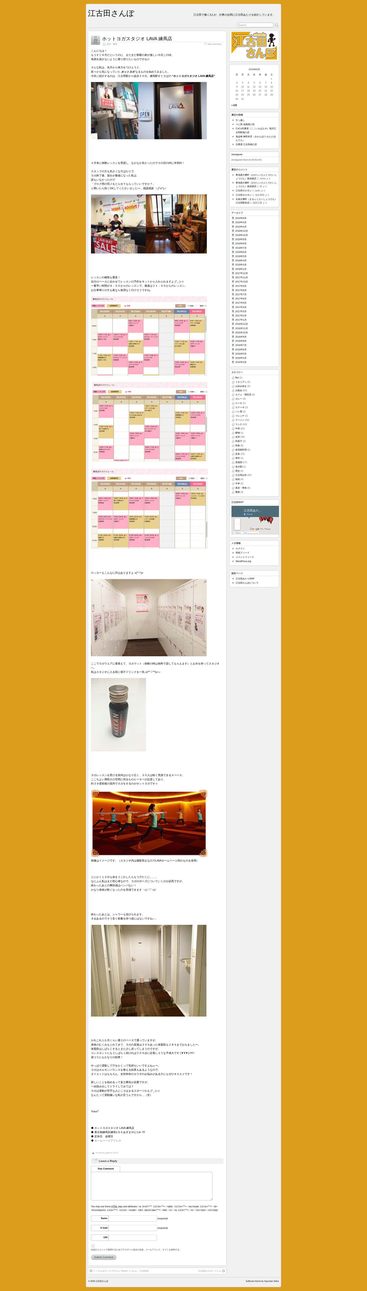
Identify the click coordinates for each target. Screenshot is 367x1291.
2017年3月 (241, 311)
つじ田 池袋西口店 (245, 124)
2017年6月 (241, 298)
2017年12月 (241, 273)
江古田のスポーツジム (209, 1271)
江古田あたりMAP (245, 578)
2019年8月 (241, 218)
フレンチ (239, 415)
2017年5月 (241, 303)
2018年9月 (241, 239)
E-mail (104, 1228)
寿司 (237, 458)
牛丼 (237, 483)
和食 (237, 445)
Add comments (215, 44)
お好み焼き (241, 386)
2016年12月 (241, 324)
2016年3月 (241, 362)
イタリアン (241, 382)
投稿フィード (242, 552)
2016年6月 (241, 349)
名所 (237, 437)
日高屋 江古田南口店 (246, 144)
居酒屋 (238, 462)
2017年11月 (241, 277)
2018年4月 (241, 260)
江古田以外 (241, 475)
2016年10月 (241, 332)
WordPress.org (243, 561)
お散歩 (238, 390)
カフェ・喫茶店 (243, 394)
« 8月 (234, 105)
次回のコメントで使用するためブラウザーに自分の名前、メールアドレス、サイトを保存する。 (136, 1249)
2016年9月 (241, 336)
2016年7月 (241, 345)
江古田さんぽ (111, 13)
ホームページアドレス (107, 1140)
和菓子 (238, 441)
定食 (237, 454)
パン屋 (238, 411)
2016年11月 (241, 328)
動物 (237, 432)
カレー (238, 398)
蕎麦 (237, 492)
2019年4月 (241, 222)
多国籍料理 (241, 449)
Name (104, 1218)
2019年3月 (241, 226)
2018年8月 (241, 243)
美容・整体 (112, 44)
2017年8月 (241, 290)
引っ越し (240, 120)
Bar (237, 377)
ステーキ (239, 407)
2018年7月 (241, 248)
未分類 (238, 466)
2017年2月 (241, 315)
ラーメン (239, 420)
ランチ (238, 424)
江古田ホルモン (244, 190)
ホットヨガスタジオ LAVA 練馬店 (137, 38)
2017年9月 (241, 286)
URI (105, 1237)
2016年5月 (241, 353)
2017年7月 (241, 294)
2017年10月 (241, 281)
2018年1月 (241, 269)
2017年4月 (241, 307)
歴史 (237, 471)
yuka (108, 1153)
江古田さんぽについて (247, 583)
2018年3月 (241, 264)
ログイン (240, 548)
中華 (237, 428)
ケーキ (238, 403)
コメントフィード (245, 557)
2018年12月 (241, 231)
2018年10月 (241, 235)
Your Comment (105, 1168)
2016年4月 (241, 358)
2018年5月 (241, 256)
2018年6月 (241, 252)
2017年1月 (241, 320)
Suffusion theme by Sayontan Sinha (262, 1281)
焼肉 (237, 479)
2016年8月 (241, 341)
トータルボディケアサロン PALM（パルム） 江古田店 (121, 1271)
